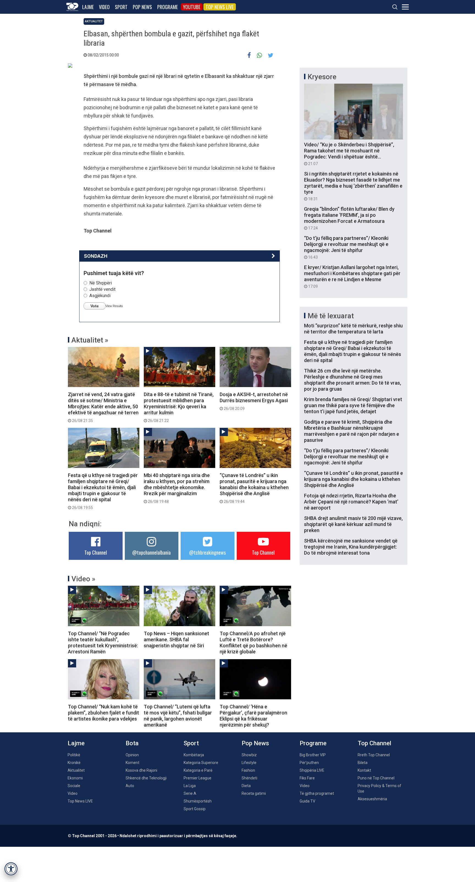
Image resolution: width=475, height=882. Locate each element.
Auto (130, 786)
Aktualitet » (89, 340)
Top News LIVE (220, 6)
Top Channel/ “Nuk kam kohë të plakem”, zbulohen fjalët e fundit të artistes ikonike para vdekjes (103, 713)
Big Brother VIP (313, 755)
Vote (94, 306)
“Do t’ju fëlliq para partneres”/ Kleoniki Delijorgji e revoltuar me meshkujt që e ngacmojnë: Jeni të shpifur (346, 247)
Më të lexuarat (331, 316)
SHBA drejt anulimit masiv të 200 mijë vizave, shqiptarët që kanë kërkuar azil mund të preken (353, 524)
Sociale (74, 786)
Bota (132, 743)
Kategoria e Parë (198, 770)
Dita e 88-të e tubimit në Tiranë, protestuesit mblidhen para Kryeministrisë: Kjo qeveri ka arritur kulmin (179, 407)
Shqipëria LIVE (312, 770)
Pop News (142, 6)
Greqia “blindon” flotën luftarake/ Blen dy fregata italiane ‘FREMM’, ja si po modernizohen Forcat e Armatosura (349, 218)
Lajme (88, 6)
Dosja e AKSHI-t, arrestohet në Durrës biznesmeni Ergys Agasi (254, 401)
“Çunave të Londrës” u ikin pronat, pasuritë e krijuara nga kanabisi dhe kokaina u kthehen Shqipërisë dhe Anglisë (254, 488)
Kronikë (74, 762)
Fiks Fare (307, 778)
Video (104, 6)
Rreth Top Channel (374, 755)
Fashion (248, 770)
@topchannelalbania (151, 552)
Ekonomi (75, 778)
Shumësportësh (198, 801)
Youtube (191, 6)
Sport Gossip (195, 809)
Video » (83, 579)
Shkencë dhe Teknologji (146, 778)
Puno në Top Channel (376, 778)
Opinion (132, 755)
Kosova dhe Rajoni (141, 770)
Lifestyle (249, 762)
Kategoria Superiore (201, 762)
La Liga (190, 786)
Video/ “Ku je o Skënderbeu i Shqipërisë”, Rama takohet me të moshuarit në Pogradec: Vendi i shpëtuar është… (349, 154)
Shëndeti (249, 778)
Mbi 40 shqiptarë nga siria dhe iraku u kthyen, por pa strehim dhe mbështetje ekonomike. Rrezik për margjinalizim (177, 488)
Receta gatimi (254, 793)
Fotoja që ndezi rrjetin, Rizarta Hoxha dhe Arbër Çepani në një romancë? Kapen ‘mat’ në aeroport (351, 502)
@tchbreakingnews (207, 552)
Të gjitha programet (317, 793)
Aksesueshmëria (372, 799)
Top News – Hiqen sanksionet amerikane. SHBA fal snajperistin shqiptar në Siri (176, 639)
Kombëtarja (194, 755)
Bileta (363, 762)
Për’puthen (309, 762)
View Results (114, 306)
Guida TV (307, 801)
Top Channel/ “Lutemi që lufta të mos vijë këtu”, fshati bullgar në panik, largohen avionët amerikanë (178, 716)
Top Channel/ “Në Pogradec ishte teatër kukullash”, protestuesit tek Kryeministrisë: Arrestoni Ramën (103, 642)
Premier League (197, 778)
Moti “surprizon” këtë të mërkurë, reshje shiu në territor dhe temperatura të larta (353, 329)
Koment (132, 762)
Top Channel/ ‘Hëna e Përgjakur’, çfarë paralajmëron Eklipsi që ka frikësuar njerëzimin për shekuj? (253, 716)
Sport (121, 6)
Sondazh (95, 256)
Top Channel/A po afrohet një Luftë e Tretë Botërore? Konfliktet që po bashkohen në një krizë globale (253, 642)
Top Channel (95, 552)
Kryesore (322, 77)
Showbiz (249, 755)
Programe (167, 6)
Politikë (74, 755)
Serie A (190, 793)
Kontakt (364, 770)
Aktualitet (94, 21)
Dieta (246, 786)
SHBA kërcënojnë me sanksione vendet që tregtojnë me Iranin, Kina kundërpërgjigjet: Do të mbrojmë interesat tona (350, 547)
